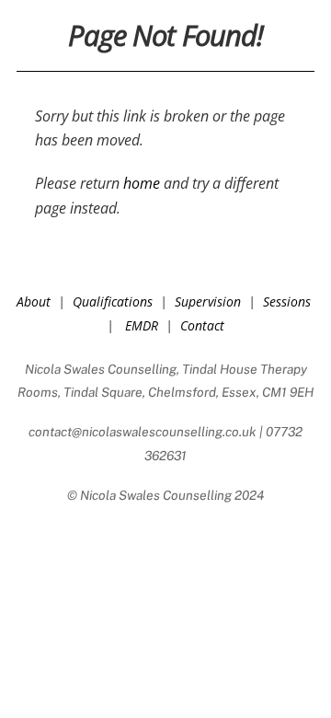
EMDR (141, 325)
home (141, 183)
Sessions (287, 301)
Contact (202, 325)
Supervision (208, 301)
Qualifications (113, 301)
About (34, 301)
